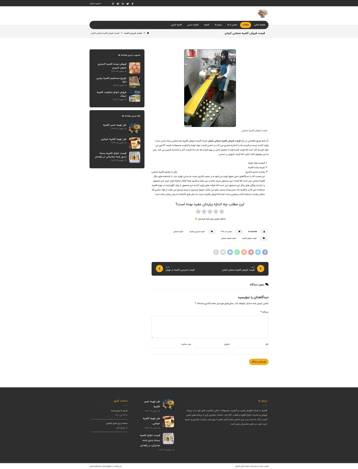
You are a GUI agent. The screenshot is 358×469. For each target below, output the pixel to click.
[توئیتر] (127, 4)
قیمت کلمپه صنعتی (228, 238)
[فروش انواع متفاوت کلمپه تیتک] (134, 96)
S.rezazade (252, 232)
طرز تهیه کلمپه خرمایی (113, 139)
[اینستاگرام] (123, 4)
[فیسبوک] (132, 4)
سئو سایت (253, 466)
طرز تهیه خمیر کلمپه (114, 125)
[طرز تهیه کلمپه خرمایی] (134, 143)
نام (267, 344)
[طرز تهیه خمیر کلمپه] (134, 128)
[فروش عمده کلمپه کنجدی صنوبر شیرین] (134, 68)
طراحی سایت (263, 466)
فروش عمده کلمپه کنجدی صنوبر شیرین (112, 65)
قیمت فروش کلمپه (249, 238)
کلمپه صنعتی (178, 232)
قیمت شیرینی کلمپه (197, 232)
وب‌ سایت (186, 344)
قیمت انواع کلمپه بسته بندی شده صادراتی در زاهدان (110, 155)
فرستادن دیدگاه (259, 361)
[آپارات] (118, 4)
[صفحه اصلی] (148, 33)
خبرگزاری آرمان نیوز (105, 466)
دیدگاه (264, 312)
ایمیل (226, 344)
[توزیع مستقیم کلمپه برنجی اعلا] (134, 82)
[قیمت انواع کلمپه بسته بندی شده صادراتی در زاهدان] (134, 157)
